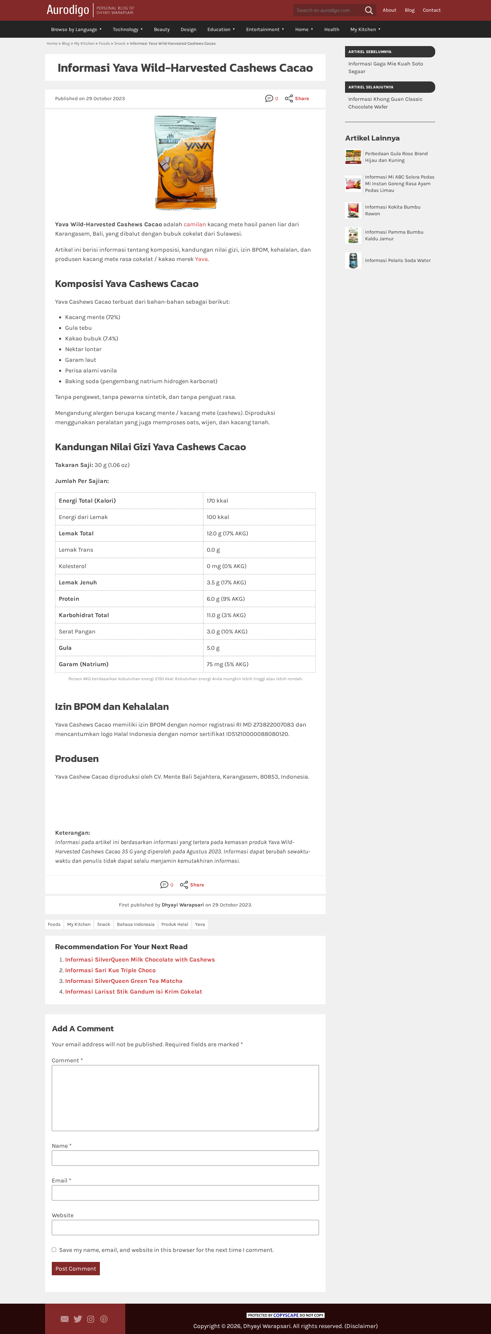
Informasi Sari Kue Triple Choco (110, 970)
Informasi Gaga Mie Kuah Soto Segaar (385, 67)
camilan (195, 224)
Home (302, 29)
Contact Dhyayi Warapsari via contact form (65, 1319)
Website (62, 1215)
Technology (125, 29)
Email (61, 1180)
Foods (104, 43)
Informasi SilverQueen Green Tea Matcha (124, 981)
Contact (432, 10)
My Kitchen (363, 29)
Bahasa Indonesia (136, 924)
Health (331, 29)
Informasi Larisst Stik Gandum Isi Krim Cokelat (133, 991)
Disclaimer (361, 1326)
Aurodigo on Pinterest (104, 1319)
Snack (120, 43)
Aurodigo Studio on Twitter (78, 1319)
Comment (67, 1060)
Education (218, 29)
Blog (410, 10)
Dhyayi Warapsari (267, 1326)
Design (188, 29)
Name (61, 1145)
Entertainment (263, 29)
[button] (369, 10)
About (389, 10)
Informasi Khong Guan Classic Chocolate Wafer (385, 103)
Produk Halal (174, 924)
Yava (201, 259)
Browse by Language (74, 29)
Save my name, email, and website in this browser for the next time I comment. (166, 1250)
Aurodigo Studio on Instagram (91, 1319)
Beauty (162, 29)
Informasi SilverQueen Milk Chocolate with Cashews (140, 959)
